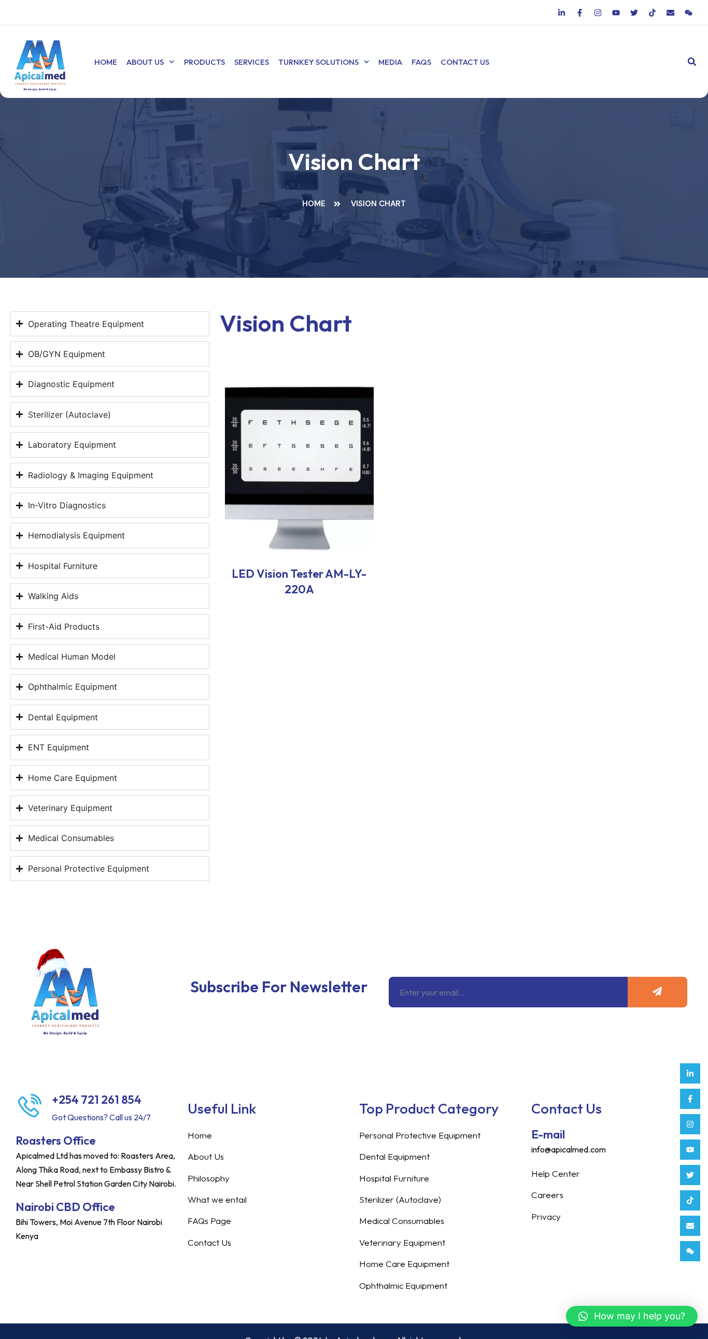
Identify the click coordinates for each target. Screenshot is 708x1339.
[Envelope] (690, 1226)
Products (204, 62)
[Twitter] (690, 1175)
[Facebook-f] (690, 1099)
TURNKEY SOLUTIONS (318, 62)
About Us (145, 62)
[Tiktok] (690, 1200)
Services (251, 62)
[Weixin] (690, 1251)
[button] (691, 61)
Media (390, 62)
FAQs (421, 62)
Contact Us (465, 62)
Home (105, 62)
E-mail (548, 1134)
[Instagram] (690, 1124)
